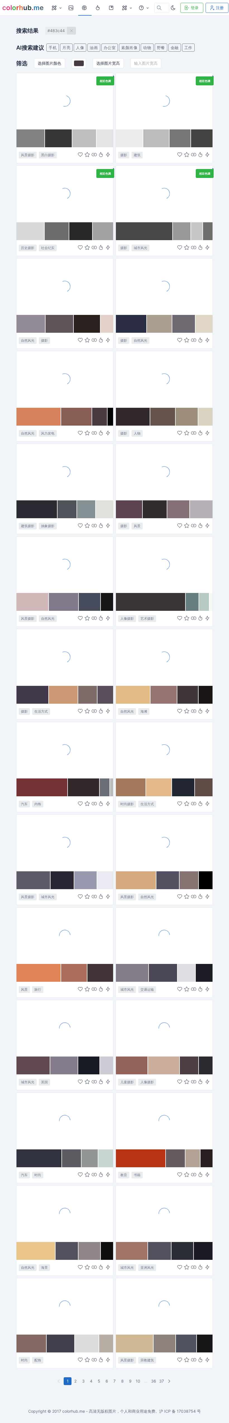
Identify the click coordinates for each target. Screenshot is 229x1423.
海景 (44, 1267)
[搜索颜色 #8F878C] (89, 1251)
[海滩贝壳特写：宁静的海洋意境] (64, 286)
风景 (137, 526)
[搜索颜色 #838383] (30, 138)
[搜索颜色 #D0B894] (135, 1343)
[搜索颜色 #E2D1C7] (107, 324)
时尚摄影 (127, 804)
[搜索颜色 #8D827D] (165, 1343)
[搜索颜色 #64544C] (163, 417)
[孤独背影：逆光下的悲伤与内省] (164, 564)
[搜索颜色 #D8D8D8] (30, 231)
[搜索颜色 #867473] (189, 880)
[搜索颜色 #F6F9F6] (211, 602)
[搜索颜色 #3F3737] (188, 695)
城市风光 (140, 248)
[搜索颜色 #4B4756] (163, 973)
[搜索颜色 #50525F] (186, 1343)
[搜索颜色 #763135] (42, 787)
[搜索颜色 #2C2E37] (182, 1251)
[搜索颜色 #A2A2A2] (103, 231)
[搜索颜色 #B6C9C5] (204, 602)
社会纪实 (47, 248)
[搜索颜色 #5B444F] (129, 509)
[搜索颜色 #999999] (182, 231)
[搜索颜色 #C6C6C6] (197, 231)
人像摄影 (127, 618)
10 (138, 1381)
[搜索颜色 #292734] (62, 880)
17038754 (186, 1411)
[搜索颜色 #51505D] (159, 1251)
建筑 (137, 155)
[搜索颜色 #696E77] (105, 787)
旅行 (37, 989)
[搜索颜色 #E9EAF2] (105, 880)
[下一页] (169, 1381)
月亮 (66, 47)
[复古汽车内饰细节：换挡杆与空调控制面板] (64, 750)
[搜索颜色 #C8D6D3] (105, 1158)
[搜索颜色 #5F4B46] (204, 787)
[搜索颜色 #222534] (183, 787)
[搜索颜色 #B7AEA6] (106, 1343)
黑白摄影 (47, 155)
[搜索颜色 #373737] (58, 138)
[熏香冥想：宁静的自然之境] (164, 286)
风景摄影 (27, 155)
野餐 (161, 47)
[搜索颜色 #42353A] (100, 973)
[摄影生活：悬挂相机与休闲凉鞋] (64, 657)
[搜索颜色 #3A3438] (151, 602)
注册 (220, 7)
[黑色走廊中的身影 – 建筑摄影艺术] (164, 101)
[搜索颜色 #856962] (31, 1343)
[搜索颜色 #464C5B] (90, 602)
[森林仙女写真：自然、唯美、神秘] (164, 379)
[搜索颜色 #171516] (107, 602)
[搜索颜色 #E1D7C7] (204, 324)
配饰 (37, 1360)
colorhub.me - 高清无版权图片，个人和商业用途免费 (108, 1411)
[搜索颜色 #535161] (167, 880)
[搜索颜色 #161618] (205, 1343)
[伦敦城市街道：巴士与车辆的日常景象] (164, 935)
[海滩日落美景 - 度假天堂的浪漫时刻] (64, 935)
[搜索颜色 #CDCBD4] (106, 1065)
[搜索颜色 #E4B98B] (159, 787)
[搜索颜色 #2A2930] (206, 1065)
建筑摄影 (27, 526)
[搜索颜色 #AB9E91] (159, 324)
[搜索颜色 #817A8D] (64, 602)
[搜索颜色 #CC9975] (63, 695)
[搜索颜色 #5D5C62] (72, 1158)
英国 (44, 1082)
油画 (94, 47)
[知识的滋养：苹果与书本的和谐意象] (164, 1121)
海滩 (143, 711)
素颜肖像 (129, 47)
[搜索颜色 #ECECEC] (129, 138)
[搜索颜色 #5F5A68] (33, 880)
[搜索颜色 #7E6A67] (88, 695)
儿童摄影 (127, 1082)
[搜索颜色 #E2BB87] (133, 695)
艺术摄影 (147, 618)
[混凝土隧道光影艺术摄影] (64, 472)
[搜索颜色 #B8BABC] (111, 787)
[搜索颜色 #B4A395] (193, 1158)
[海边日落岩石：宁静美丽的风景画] (64, 564)
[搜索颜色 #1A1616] (206, 695)
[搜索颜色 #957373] (164, 695)
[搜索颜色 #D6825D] (38, 417)
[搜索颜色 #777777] (180, 138)
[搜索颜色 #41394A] (32, 695)
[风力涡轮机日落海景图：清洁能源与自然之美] (64, 379)
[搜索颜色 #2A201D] (87, 324)
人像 (80, 47)
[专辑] (111, 8)
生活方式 (41, 711)
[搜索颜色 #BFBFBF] (84, 138)
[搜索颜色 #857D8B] (64, 1065)
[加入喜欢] (80, 155)
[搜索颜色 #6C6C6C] (57, 231)
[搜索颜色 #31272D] (133, 417)
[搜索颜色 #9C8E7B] (187, 417)
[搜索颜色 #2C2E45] (131, 324)
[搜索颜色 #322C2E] (155, 509)
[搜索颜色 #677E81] (192, 602)
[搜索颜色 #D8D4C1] (205, 417)
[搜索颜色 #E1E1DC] (104, 509)
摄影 (123, 155)
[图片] (71, 8)
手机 (53, 47)
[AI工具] (126, 8)
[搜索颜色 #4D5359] (67, 509)
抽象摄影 (47, 526)
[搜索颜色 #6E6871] (183, 324)
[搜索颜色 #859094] (86, 509)
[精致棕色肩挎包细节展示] (64, 1306)
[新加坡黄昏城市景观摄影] (164, 1213)
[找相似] (94, 155)
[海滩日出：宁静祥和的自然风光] (64, 1213)
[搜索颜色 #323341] (39, 1158)
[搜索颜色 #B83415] (141, 1158)
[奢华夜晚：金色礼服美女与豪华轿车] (64, 1121)
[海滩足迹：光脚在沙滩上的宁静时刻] (64, 101)
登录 (195, 7)
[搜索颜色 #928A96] (31, 324)
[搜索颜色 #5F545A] (60, 324)
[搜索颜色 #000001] (206, 880)
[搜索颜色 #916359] (132, 1065)
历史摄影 (27, 248)
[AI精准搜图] (108, 155)
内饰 (37, 804)
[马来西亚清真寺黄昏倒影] (164, 1306)
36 (153, 1381)
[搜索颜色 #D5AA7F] (136, 880)
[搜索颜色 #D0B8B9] (32, 602)
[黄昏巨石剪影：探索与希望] (164, 842)
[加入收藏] (87, 155)
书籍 (137, 1175)
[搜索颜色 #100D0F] (107, 1251)
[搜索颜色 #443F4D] (61, 1343)
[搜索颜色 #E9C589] (36, 1251)
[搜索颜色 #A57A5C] (131, 787)
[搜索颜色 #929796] (90, 1158)
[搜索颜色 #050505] (110, 417)
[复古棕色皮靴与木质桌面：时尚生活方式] (164, 750)
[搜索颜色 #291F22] (207, 1158)
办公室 (110, 47)
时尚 (37, 1175)
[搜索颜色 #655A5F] (175, 1158)
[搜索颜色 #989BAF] (85, 880)
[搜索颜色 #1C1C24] (204, 973)
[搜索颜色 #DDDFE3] (187, 973)
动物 (147, 47)
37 (161, 1381)
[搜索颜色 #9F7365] (132, 1251)
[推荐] (98, 8)
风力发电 (47, 433)
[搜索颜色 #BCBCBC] (156, 138)
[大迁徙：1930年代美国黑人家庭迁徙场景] (64, 193)
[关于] (143, 8)
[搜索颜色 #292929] (81, 231)
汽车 (24, 804)
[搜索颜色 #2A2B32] (37, 509)
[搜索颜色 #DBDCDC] (87, 1343)
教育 (123, 1175)
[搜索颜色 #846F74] (178, 509)
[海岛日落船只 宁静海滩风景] (164, 657)
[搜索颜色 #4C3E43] (189, 1065)
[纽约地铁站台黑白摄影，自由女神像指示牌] (164, 193)
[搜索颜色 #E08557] (38, 973)
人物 (137, 433)
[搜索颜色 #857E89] (132, 973)
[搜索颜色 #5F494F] (33, 1065)
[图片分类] (56, 8)
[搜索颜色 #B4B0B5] (201, 509)
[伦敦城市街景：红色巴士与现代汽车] (64, 1028)
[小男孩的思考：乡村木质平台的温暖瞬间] (164, 1028)
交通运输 (147, 989)
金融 (175, 47)
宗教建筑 (147, 1360)
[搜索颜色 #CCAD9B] (164, 1065)
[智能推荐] (101, 155)
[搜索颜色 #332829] (84, 787)
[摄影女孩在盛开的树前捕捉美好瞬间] (164, 472)
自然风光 (27, 340)
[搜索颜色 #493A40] (99, 417)
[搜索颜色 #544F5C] (67, 1251)
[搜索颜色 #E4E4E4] (105, 138)
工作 (188, 47)
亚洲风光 (147, 1267)
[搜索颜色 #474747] (144, 231)
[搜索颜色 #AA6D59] (74, 973)
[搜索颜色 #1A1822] (203, 1251)
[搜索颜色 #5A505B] (105, 695)
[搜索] (85, 8)
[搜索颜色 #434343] (202, 138)
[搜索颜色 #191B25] (89, 1065)
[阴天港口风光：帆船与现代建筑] (64, 842)
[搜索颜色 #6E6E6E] (208, 231)
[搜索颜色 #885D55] (76, 417)
